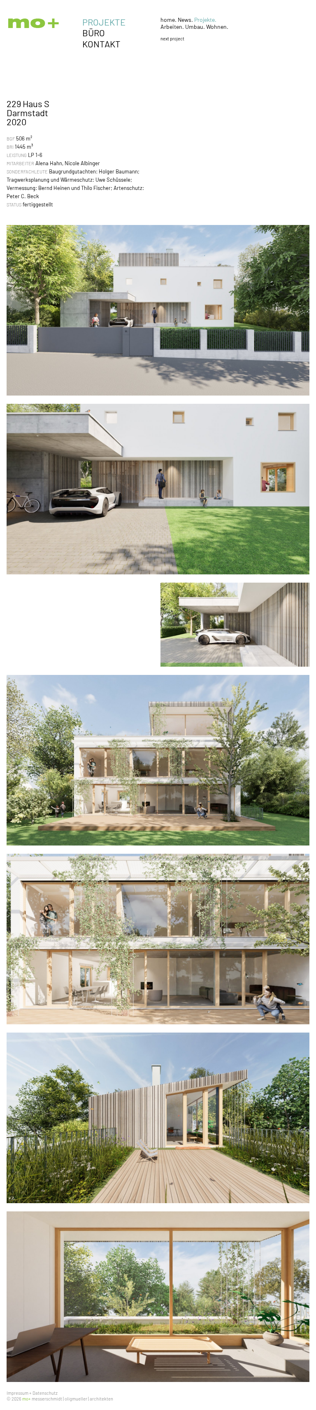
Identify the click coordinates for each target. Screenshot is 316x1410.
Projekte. (205, 19)
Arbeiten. (172, 26)
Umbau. (195, 26)
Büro (93, 32)
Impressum (17, 1393)
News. (186, 19)
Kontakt (101, 43)
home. (169, 19)
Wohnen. (217, 26)
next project (172, 38)
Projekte (103, 21)
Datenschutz (45, 1393)
